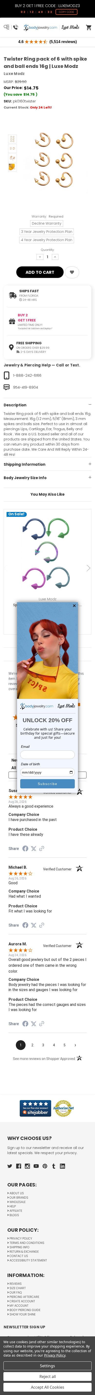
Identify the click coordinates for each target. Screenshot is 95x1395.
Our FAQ (15, 1292)
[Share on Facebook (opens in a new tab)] (25, 849)
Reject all (47, 1376)
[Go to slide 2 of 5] (89, 568)
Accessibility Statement (28, 1260)
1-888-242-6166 (27, 375)
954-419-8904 (25, 387)
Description (15, 405)
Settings (47, 1365)
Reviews (15, 1284)
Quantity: (47, 249)
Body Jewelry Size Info (25, 477)
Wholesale (17, 1202)
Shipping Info (19, 1247)
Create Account (22, 1301)
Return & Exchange (24, 1251)
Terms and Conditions (26, 1243)
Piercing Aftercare (24, 1297)
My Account (18, 1306)
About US (16, 1193)
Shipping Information (24, 464)
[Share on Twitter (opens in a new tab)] (34, 849)
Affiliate (15, 1211)
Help (12, 1206)
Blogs (14, 1215)
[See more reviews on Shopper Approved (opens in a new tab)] (41, 849)
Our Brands (18, 1197)
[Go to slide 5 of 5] (6, 568)
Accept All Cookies (47, 1387)
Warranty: (47, 216)
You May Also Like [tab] (47, 494)
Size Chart (17, 1288)
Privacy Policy (20, 1238)
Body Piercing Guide (24, 1310)
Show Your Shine (22, 1314)
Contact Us (18, 1256)
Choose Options (50, 560)
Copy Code (66, 12)
